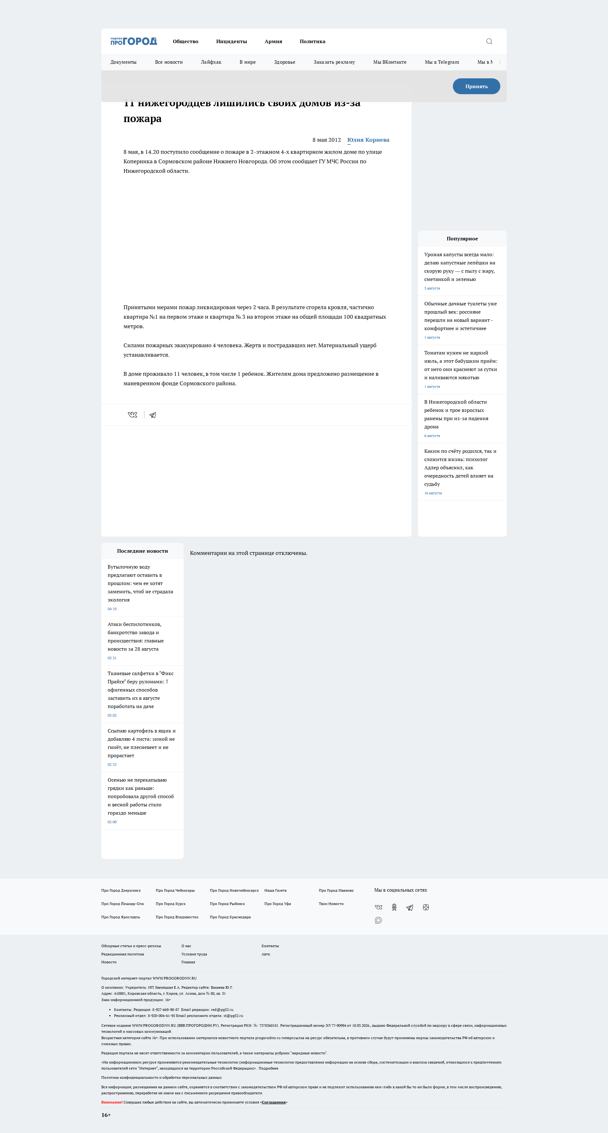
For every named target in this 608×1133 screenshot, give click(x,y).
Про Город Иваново (336, 890)
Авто (266, 954)
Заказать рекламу (334, 62)
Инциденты (231, 41)
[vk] (133, 414)
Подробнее (268, 1068)
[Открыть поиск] (489, 41)
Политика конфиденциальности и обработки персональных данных (161, 1077)
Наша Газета (275, 890)
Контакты (270, 945)
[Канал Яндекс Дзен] (426, 907)
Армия (273, 41)
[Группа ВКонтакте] (378, 907)
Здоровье (284, 62)
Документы (124, 62)
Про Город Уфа (277, 903)
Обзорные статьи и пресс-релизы (131, 945)
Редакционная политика (122, 954)
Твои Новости (331, 903)
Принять (477, 86)
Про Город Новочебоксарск (234, 890)
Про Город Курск (171, 903)
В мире (248, 62)
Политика (313, 41)
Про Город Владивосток (177, 917)
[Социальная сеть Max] (378, 920)
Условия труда (194, 954)
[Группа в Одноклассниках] (394, 907)
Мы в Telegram (442, 62)
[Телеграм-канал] (410, 907)
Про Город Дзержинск (121, 890)
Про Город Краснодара (230, 917)
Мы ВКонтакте (390, 62)
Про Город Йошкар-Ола (122, 903)
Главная (188, 962)
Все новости (169, 62)
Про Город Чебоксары (175, 890)
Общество (186, 41)
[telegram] (155, 414)
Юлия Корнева (368, 139)
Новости (109, 962)
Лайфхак (211, 62)
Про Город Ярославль (120, 917)
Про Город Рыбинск (227, 903)
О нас (186, 945)
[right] (499, 62)
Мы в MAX (489, 62)
